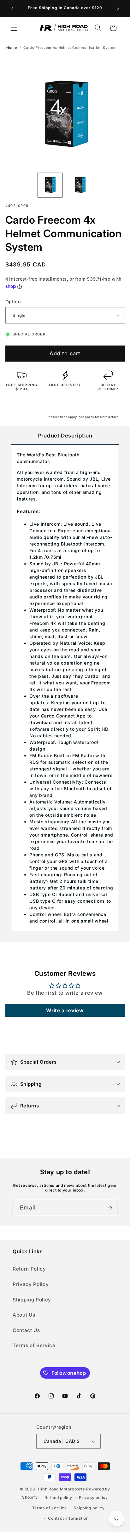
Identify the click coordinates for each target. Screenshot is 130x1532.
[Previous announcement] (12, 8)
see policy (86, 417)
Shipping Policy (32, 1300)
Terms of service (49, 1508)
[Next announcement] (118, 8)
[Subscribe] (109, 1208)
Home (11, 48)
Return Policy (29, 1269)
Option (13, 301)
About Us (24, 1315)
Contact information (68, 1518)
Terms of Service (34, 1345)
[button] (13, 27)
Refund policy (58, 1497)
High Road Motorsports (61, 1489)
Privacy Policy (31, 1284)
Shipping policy (89, 1508)
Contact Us (26, 1330)
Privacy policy (93, 1497)
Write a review (65, 1010)
